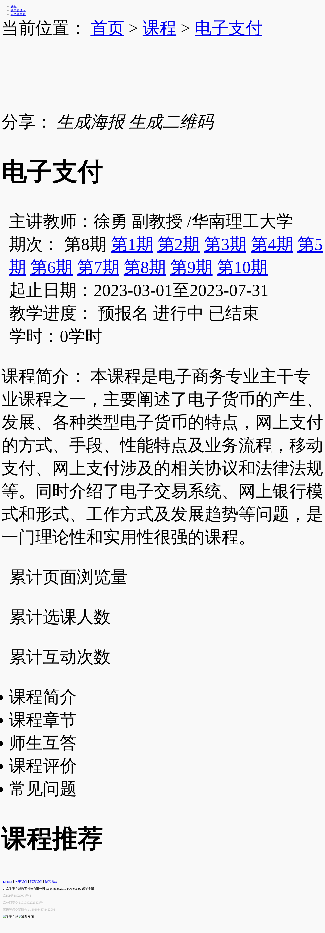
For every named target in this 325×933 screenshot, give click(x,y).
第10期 (242, 267)
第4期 (272, 244)
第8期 (145, 267)
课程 (159, 28)
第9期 (191, 267)
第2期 (178, 244)
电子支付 (228, 28)
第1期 (132, 244)
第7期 (98, 267)
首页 (107, 28)
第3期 (225, 244)
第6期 (51, 267)
